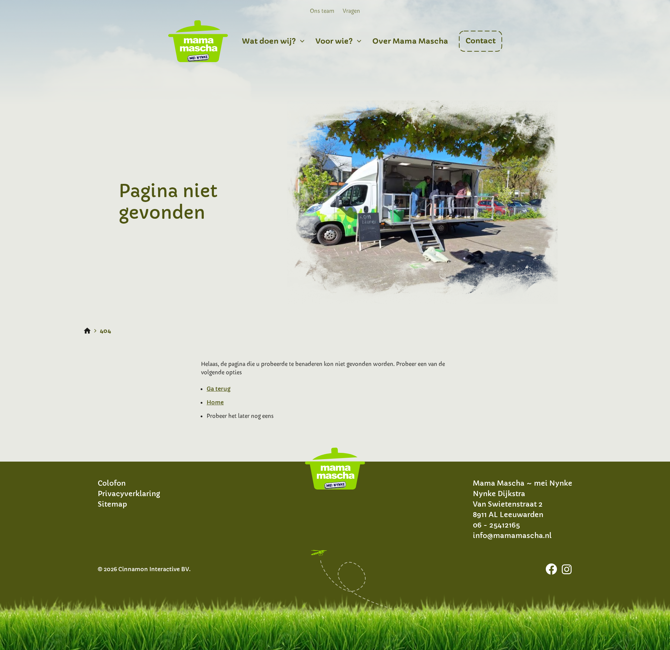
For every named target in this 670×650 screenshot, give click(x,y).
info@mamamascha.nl (512, 535)
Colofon (112, 483)
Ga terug (218, 388)
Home (215, 402)
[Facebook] (551, 569)
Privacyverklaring (129, 494)
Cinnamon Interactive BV (153, 569)
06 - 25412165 (496, 525)
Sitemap (112, 504)
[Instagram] (566, 569)
